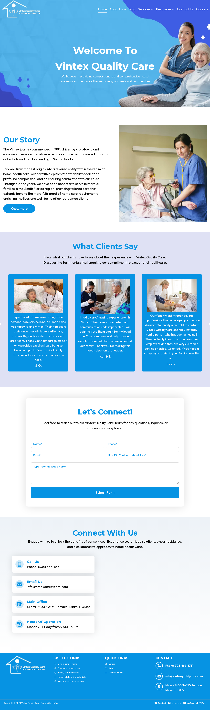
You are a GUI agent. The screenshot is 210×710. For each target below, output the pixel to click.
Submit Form (105, 492)
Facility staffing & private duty (72, 677)
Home (102, 9)
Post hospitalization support (71, 681)
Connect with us (116, 672)
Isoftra (55, 703)
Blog (132, 9)
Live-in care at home (67, 664)
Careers (202, 9)
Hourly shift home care (68, 672)
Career (112, 664)
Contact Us (185, 9)
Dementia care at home (69, 668)
